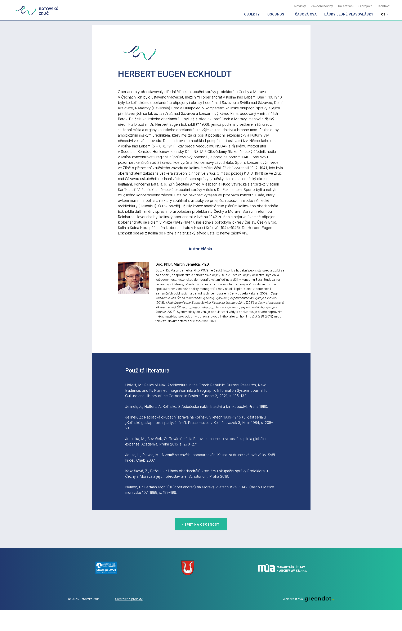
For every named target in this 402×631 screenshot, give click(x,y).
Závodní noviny (322, 6)
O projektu (365, 6)
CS (383, 14)
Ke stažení (345, 6)
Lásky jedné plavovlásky (349, 14)
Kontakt (383, 6)
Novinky (300, 6)
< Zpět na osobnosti (201, 524)
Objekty (252, 14)
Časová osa (306, 14)
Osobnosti (277, 14)
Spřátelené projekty (129, 599)
